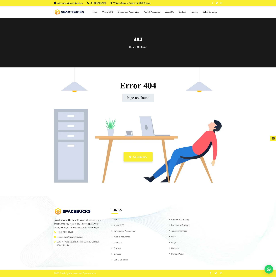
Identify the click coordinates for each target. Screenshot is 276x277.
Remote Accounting (180, 219)
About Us (118, 242)
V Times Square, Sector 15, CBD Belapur (132, 3)
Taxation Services (179, 231)
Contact (117, 248)
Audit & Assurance (122, 237)
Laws (173, 236)
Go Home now (140, 157)
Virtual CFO (119, 225)
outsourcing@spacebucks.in (70, 3)
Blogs (173, 242)
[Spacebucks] (69, 12)
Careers (175, 248)
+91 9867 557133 (98, 3)
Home (132, 47)
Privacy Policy (177, 254)
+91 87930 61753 (65, 232)
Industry (117, 254)
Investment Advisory (180, 225)
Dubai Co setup (121, 260)
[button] (268, 269)
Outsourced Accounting (124, 231)
